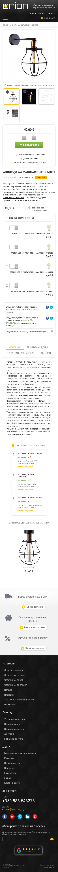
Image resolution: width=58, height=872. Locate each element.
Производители (12, 763)
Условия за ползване (15, 719)
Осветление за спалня (15, 685)
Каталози (9, 758)
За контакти (10, 773)
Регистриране (38, 13)
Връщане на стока (13, 739)
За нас (7, 778)
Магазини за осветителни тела (20, 753)
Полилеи (8, 690)
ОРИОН (6, 25)
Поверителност (12, 724)
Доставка (9, 734)
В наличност (27, 177)
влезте (24, 332)
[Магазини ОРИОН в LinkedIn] (27, 816)
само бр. (41, 177)
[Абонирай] (52, 839)
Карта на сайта (12, 783)
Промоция (9, 705)
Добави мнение (30, 159)
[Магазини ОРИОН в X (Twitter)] (19, 816)
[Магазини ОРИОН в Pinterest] (35, 816)
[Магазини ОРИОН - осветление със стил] (15, 5)
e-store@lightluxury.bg (13, 809)
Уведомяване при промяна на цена (30, 163)
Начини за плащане (14, 729)
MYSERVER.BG (49, 868)
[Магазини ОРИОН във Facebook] (4, 816)
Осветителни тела (13, 670)
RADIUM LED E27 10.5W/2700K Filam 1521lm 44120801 (31, 272)
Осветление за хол (13, 680)
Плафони (9, 695)
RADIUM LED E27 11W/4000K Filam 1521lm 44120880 (32, 291)
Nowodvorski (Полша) (13, 197)
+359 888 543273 (18, 800)
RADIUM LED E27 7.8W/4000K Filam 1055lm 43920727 (32, 253)
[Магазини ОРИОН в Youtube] (12, 816)
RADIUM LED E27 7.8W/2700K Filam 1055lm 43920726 (32, 234)
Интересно (9, 768)
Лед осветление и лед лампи (19, 700)
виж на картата (25, 466)
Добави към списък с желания (30, 154)
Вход (53, 13)
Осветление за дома (14, 675)
